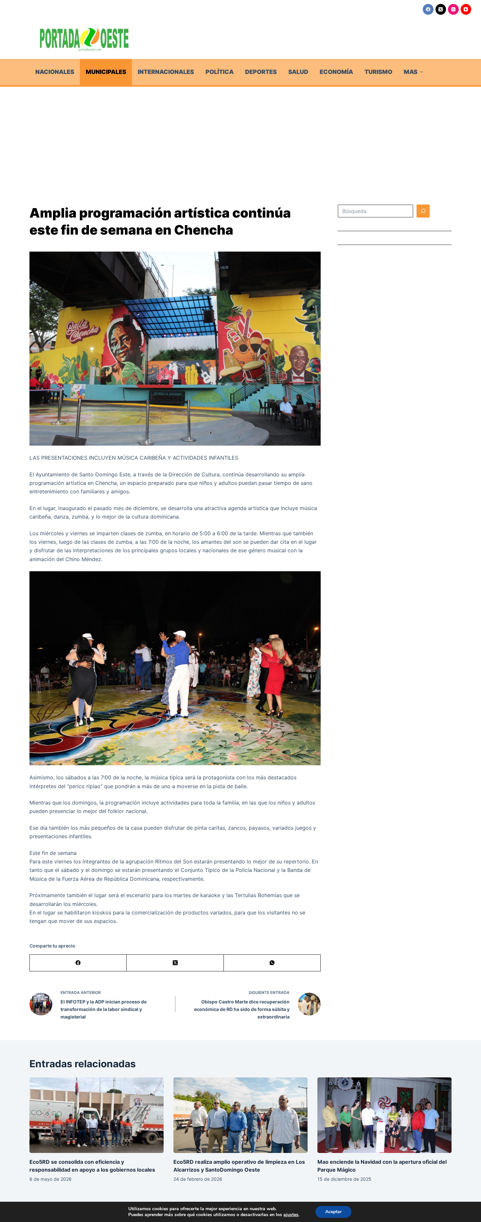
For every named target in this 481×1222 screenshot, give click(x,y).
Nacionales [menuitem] (54, 71)
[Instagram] (453, 9)
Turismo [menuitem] (378, 71)
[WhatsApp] (272, 963)
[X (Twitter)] (441, 9)
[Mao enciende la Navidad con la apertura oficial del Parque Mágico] (384, 1115)
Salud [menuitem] (298, 71)
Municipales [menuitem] (106, 71)
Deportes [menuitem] (261, 71)
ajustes (290, 1215)
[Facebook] (428, 9)
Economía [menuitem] (336, 71)
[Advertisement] (240, 136)
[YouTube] (466, 9)
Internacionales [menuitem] (166, 71)
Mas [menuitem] (411, 71)
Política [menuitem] (219, 71)
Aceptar (333, 1212)
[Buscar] (423, 211)
